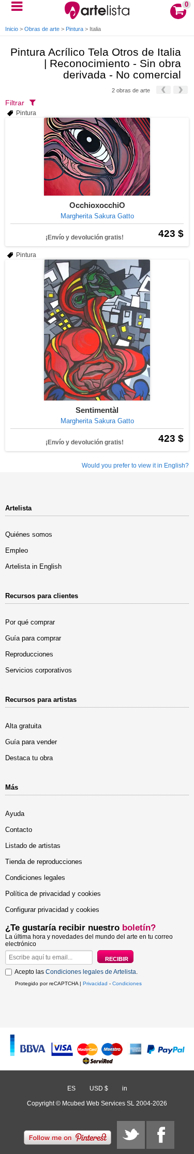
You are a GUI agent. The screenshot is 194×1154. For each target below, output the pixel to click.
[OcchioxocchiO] (97, 157)
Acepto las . (76, 971)
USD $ (98, 1088)
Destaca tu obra (29, 758)
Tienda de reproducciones (43, 862)
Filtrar (14, 103)
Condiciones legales (35, 877)
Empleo (16, 550)
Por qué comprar (30, 622)
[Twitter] (131, 1135)
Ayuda (14, 814)
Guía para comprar (33, 638)
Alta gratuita (23, 726)
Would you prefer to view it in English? (135, 465)
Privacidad (95, 983)
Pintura (74, 29)
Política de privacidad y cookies (53, 893)
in (124, 1088)
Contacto (18, 830)
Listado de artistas (33, 846)
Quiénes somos (28, 534)
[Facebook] (160, 1135)
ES (71, 1088)
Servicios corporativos (38, 670)
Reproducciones (29, 654)
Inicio (11, 29)
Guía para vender (31, 742)
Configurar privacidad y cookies (52, 909)
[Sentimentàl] (97, 330)
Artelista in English (33, 566)
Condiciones (127, 983)
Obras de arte (41, 29)
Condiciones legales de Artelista (91, 971)
